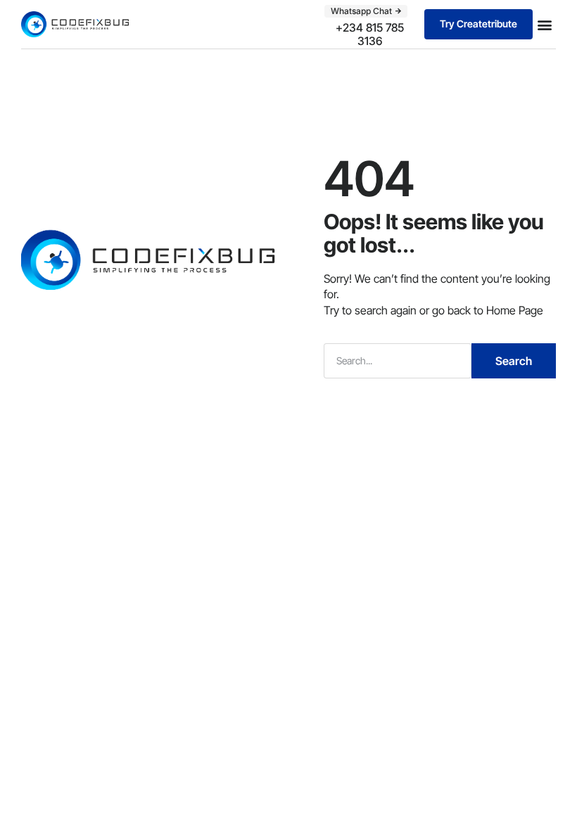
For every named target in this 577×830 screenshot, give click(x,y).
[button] (544, 24)
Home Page (514, 310)
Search (513, 361)
